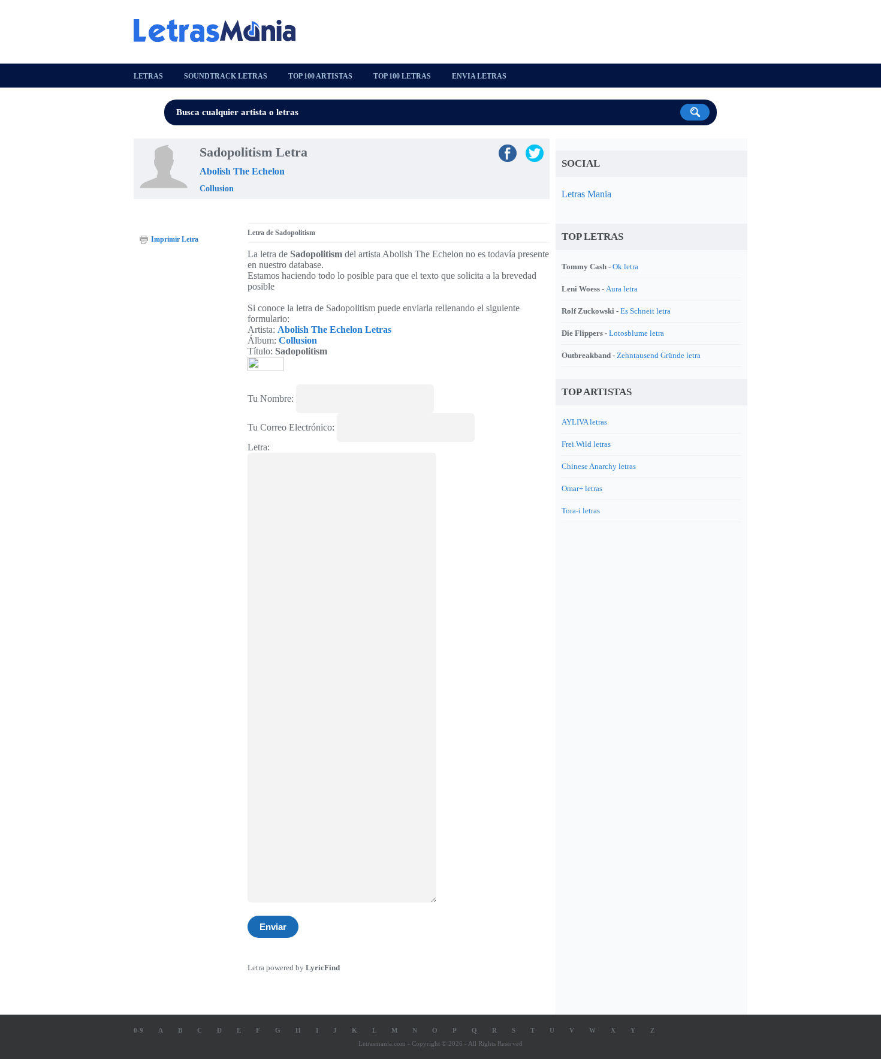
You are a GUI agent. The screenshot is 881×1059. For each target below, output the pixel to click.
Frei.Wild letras (586, 444)
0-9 (138, 1030)
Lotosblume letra (636, 333)
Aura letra (622, 288)
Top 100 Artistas (320, 76)
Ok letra (625, 266)
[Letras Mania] (220, 31)
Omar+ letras (582, 488)
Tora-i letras (581, 510)
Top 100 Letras (402, 76)
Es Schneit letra (645, 310)
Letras (148, 76)
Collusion (217, 188)
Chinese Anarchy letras (599, 466)
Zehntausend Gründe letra (659, 355)
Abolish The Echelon (242, 171)
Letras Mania (586, 194)
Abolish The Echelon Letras (334, 329)
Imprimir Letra (174, 239)
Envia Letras (479, 76)
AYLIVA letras (584, 421)
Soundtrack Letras (225, 76)
